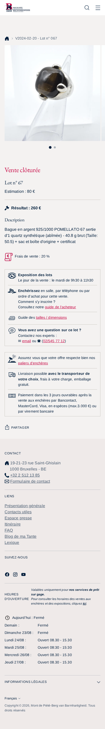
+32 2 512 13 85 (25, 475)
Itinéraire (13, 524)
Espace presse (18, 518)
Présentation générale (25, 506)
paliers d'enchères (33, 363)
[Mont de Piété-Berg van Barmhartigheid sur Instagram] (16, 575)
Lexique (12, 542)
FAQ (9, 530)
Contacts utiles (18, 512)
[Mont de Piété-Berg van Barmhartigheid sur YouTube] (24, 575)
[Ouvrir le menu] (98, 8)
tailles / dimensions (51, 317)
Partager (20, 427)
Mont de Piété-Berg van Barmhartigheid (58, 705)
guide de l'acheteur (60, 307)
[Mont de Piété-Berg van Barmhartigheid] (17, 7)
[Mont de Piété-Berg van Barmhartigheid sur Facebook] (8, 575)
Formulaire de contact (30, 481)
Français (11, 698)
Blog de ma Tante (20, 536)
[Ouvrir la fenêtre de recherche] (87, 8)
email (26, 341)
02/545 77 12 (54, 341)
